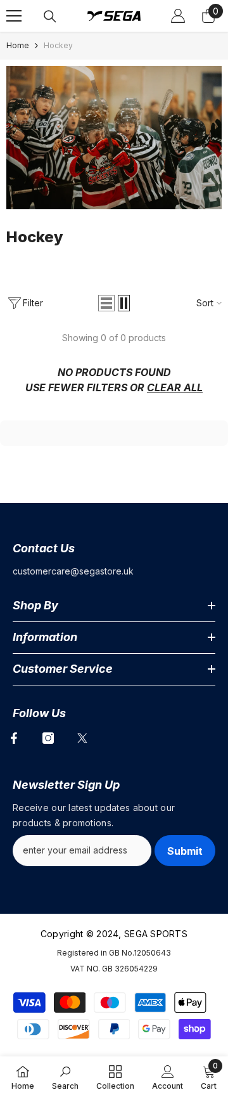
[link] (114, 137)
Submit (185, 851)
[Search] (50, 16)
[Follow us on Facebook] (13, 738)
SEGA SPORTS (155, 933)
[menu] (14, 15)
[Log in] (178, 16)
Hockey (58, 45)
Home (17, 45)
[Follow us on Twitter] (82, 738)
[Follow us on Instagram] (48, 738)
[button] (106, 303)
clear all (175, 387)
